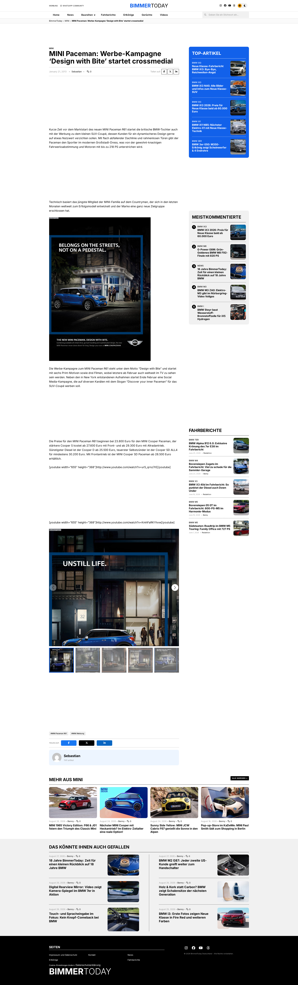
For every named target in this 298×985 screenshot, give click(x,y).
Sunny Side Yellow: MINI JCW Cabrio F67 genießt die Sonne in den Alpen (174, 828)
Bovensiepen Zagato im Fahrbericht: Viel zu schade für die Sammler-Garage (210, 467)
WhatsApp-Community (73, 6)
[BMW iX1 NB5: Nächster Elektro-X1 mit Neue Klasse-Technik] (238, 127)
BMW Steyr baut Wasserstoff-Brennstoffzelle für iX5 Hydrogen (211, 314)
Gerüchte (147, 14)
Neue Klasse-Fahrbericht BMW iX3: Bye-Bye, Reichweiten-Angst (208, 69)
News (70, 14)
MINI (67, 21)
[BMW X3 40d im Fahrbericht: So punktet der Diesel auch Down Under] (241, 487)
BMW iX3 (196, 62)
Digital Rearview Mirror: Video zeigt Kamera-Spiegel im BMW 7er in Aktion (75, 890)
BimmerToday (55, 21)
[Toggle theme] (242, 5)
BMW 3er (197, 141)
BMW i (200, 306)
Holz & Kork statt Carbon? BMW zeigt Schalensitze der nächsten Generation (182, 890)
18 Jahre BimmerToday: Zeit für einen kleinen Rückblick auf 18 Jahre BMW (212, 274)
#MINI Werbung (77, 733)
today (149, 5)
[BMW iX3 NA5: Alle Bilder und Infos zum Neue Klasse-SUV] (238, 88)
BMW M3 (201, 286)
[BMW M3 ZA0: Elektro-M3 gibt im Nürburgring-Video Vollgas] (238, 292)
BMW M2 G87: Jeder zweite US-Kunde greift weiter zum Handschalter (183, 864)
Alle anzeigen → (239, 778)
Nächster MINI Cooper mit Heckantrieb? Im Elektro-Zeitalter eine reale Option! (121, 828)
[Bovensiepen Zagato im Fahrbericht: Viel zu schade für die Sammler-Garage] (241, 466)
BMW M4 (193, 460)
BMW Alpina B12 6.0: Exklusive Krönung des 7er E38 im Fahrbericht (208, 446)
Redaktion (207, 453)
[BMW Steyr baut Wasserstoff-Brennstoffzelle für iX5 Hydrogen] (238, 312)
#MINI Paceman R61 (59, 733)
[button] (175, 587)
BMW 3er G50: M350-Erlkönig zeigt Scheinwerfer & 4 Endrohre (209, 147)
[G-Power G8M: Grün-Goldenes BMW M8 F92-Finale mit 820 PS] (238, 252)
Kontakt (91, 955)
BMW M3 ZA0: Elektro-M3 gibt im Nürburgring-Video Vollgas (212, 293)
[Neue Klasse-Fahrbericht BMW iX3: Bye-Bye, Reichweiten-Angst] (238, 68)
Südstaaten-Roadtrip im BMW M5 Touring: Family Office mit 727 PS (209, 527)
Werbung (53, 6)
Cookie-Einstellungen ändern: (62, 965)
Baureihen (87, 14)
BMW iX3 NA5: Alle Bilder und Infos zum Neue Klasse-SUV (209, 88)
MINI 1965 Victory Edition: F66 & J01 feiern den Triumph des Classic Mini (73, 827)
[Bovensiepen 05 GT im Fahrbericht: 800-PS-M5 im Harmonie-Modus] (241, 507)
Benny (205, 474)
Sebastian (77, 71)
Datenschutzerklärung (88, 965)
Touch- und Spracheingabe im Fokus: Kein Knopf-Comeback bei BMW (74, 917)
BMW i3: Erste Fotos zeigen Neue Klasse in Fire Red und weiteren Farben (183, 917)
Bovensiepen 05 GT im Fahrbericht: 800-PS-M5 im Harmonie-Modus (206, 508)
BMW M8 (201, 246)
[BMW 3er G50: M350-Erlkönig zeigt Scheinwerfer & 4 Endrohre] (238, 146)
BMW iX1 (196, 121)
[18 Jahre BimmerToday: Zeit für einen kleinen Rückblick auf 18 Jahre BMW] (238, 271)
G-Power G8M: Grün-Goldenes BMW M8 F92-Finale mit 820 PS (212, 252)
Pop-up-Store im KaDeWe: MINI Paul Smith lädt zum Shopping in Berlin (225, 827)
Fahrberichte (108, 14)
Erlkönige (128, 14)
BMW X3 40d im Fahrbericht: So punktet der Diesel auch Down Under (209, 487)
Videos (164, 14)
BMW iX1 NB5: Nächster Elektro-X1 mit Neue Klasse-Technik (209, 128)
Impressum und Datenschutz (63, 955)
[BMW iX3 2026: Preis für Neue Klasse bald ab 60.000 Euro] (238, 107)
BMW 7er (194, 439)
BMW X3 (193, 481)
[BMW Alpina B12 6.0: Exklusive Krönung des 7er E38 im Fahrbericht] (241, 445)
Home (56, 14)
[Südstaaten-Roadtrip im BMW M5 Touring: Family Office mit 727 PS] (241, 528)
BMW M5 (193, 501)
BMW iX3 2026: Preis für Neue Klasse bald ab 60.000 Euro (209, 108)
